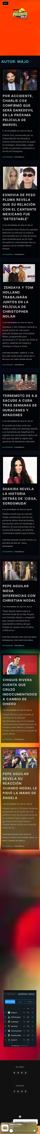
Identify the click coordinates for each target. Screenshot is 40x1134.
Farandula (19, 157)
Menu (5, 3)
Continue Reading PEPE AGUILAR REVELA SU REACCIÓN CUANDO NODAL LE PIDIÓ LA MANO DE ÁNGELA (19, 838)
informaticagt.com (23, 1045)
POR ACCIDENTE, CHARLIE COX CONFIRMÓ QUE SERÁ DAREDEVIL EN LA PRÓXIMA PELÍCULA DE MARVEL (18, 110)
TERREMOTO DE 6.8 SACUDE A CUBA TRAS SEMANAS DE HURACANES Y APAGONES (20, 405)
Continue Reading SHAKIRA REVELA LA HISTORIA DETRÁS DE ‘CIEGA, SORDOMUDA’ (19, 543)
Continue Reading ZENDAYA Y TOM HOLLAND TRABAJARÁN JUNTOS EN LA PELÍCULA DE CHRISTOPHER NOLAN (18, 356)
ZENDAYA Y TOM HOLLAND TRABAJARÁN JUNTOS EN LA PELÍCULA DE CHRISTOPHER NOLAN (18, 302)
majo (29, 131)
